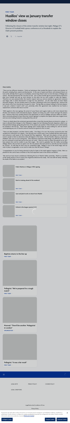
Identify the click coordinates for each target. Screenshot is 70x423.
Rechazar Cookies (62, 419)
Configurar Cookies (7, 419)
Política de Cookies (29, 416)
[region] (35, 416)
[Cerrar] (67, 413)
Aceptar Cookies (50, 419)
